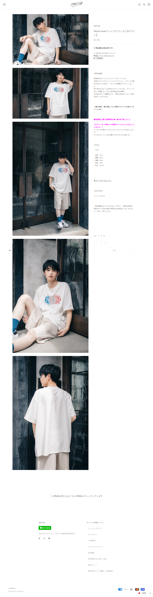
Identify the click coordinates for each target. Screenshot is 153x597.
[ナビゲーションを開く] (4, 4)
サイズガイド (92, 534)
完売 (114, 251)
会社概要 (91, 553)
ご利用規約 (92, 540)
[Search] (144, 4)
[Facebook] (98, 235)
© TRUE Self (11, 588)
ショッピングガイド (95, 528)
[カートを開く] (149, 4)
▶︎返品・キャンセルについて (104, 56)
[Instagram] (44, 538)
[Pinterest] (104, 235)
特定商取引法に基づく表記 (97, 559)
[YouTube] (49, 538)
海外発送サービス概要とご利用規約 (100, 571)
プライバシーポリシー (96, 547)
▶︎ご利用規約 (98, 58)
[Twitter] (101, 235)
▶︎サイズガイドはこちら (102, 180)
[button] (143, 593)
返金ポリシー (92, 565)
